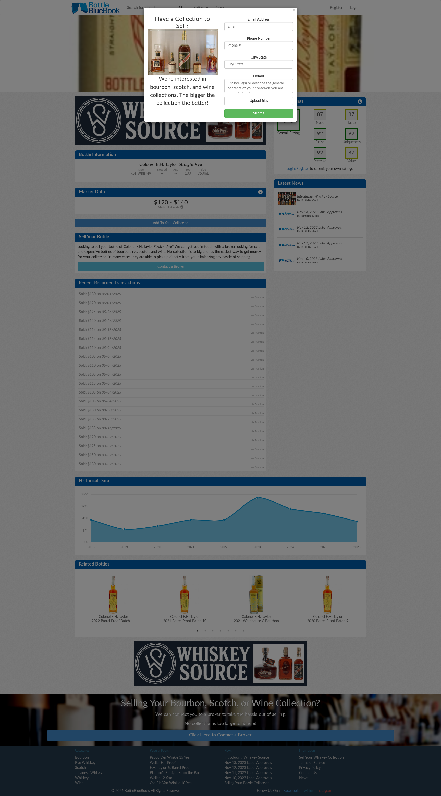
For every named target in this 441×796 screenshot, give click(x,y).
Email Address (259, 19)
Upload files (259, 101)
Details (258, 76)
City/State (259, 57)
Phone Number (259, 38)
